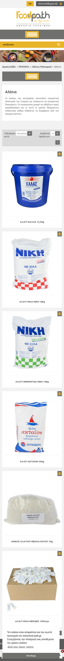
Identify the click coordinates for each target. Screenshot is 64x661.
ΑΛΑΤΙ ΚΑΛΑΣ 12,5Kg (32, 222)
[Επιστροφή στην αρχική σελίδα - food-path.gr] (33, 18)
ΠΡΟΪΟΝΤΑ (24, 67)
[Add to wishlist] (59, 154)
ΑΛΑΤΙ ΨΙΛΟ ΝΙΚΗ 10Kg (32, 301)
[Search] (58, 44)
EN (30, 4)
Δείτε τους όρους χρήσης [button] (21, 647)
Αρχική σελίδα (9, 67)
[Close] (62, 651)
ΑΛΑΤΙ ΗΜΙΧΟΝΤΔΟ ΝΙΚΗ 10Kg (32, 381)
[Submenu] (32, 76)
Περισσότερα (32, 184)
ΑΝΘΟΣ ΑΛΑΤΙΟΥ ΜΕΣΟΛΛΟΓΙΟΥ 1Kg (32, 541)
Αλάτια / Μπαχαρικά (41, 67)
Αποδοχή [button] (31, 655)
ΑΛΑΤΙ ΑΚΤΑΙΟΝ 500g (32, 461)
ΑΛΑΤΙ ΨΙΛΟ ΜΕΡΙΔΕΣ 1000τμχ (32, 621)
